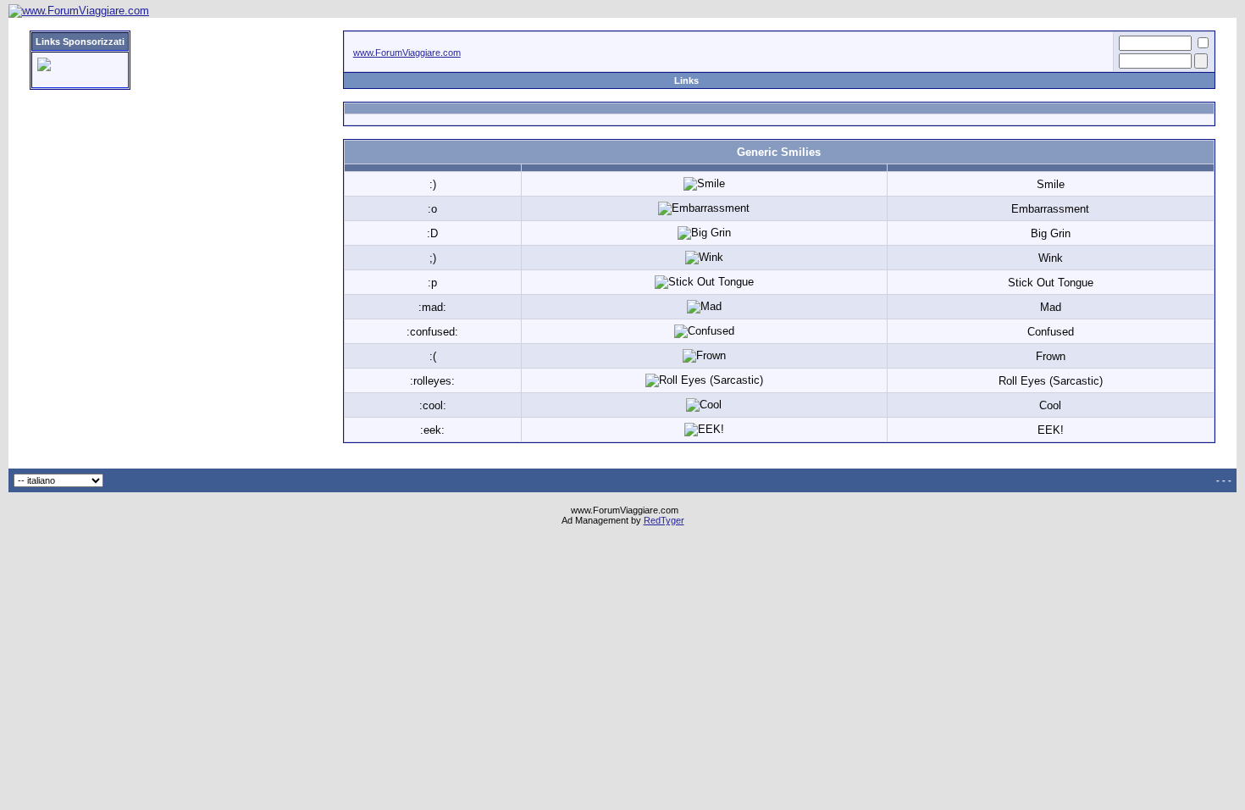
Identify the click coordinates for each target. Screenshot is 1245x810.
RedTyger (664, 520)
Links (686, 80)
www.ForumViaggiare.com (407, 52)
